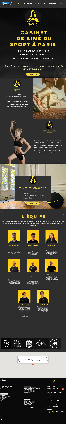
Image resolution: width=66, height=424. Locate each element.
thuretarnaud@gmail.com (53, 388)
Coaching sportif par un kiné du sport (30, 408)
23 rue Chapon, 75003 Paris (54, 400)
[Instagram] (2, 212)
